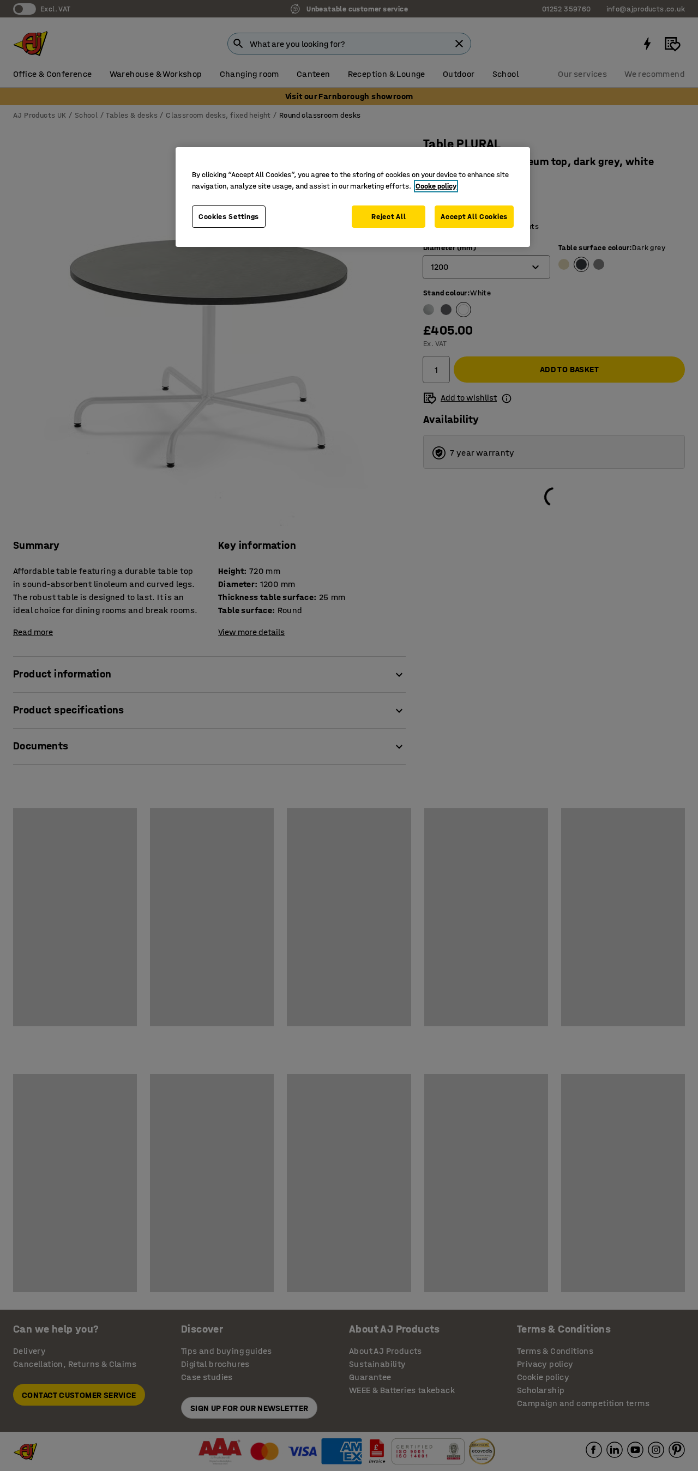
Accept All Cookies (474, 216)
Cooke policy (436, 186)
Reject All (388, 216)
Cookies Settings (228, 216)
